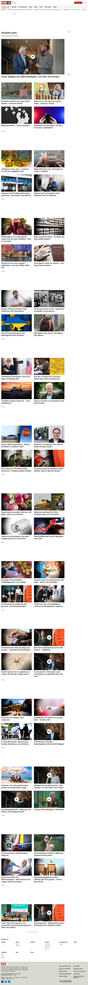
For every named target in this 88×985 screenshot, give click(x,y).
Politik (2, 956)
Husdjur (3, 942)
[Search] (84, 3)
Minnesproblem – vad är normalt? (53, 9)
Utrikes (2, 957)
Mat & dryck (48, 7)
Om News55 (76, 966)
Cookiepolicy (77, 973)
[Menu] (86, 3)
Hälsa (30, 7)
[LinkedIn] (9, 982)
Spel (17, 952)
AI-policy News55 (63, 976)
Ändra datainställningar (66, 981)
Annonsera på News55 (64, 968)
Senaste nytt (5, 7)
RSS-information (63, 971)
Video (55, 7)
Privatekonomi (23, 7)
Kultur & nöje (47, 945)
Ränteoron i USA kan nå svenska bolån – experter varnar (30, 9)
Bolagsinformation (78, 968)
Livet (41, 7)
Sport (46, 949)
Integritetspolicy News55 (65, 973)
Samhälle (14, 7)
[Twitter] (6, 982)
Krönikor (32, 942)
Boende (61, 944)
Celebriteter (47, 944)
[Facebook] (2, 982)
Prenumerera (78, 2)
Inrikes (2, 954)
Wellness (18, 945)
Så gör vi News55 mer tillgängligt (79, 977)
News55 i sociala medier (80, 971)
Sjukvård (18, 944)
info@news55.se (9, 978)
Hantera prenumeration (64, 966)
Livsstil (47, 942)
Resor (35, 7)
